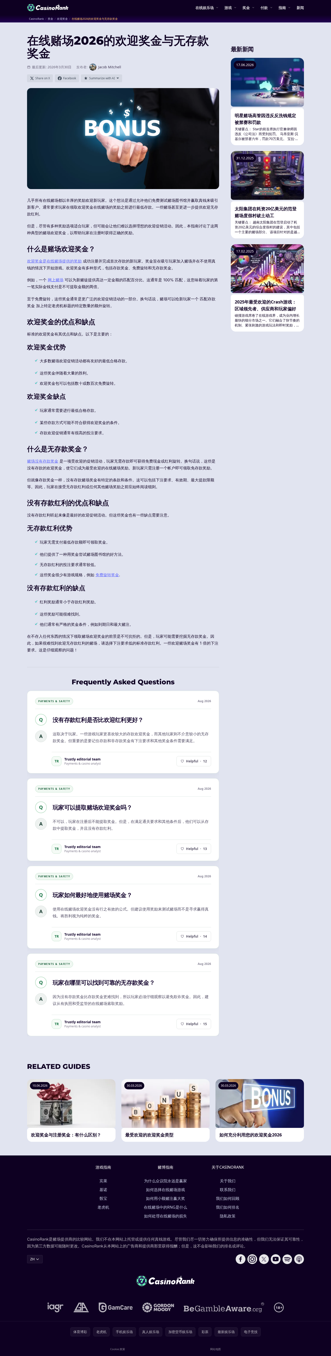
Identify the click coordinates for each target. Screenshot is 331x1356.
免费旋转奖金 (107, 574)
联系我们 (227, 1189)
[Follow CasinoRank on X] (264, 1259)
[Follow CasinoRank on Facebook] (240, 1259)
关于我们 (227, 1181)
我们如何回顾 (227, 1198)
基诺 (103, 1189)
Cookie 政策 (117, 1349)
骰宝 (103, 1198)
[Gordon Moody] (158, 1307)
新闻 (300, 7)
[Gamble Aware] (224, 1307)
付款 (264, 7)
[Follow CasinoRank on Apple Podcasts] (299, 1259)
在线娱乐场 (204, 7)
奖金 (246, 7)
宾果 (103, 1181)
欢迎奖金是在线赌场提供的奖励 (54, 261)
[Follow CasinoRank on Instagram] (252, 1259)
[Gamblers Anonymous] (81, 1307)
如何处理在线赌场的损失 (165, 1216)
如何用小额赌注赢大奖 (165, 1198)
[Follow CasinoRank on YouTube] (276, 1259)
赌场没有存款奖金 (42, 461)
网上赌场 (55, 279)
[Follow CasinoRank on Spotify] (287, 1259)
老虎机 (103, 1207)
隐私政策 (227, 1216)
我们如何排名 (227, 1207)
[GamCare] (116, 1307)
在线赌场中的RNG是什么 (165, 1207)
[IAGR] (56, 1307)
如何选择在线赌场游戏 (165, 1189)
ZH (32, 1259)
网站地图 (215, 1349)
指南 (282, 7)
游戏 (228, 7)
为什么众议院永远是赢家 (165, 1181)
